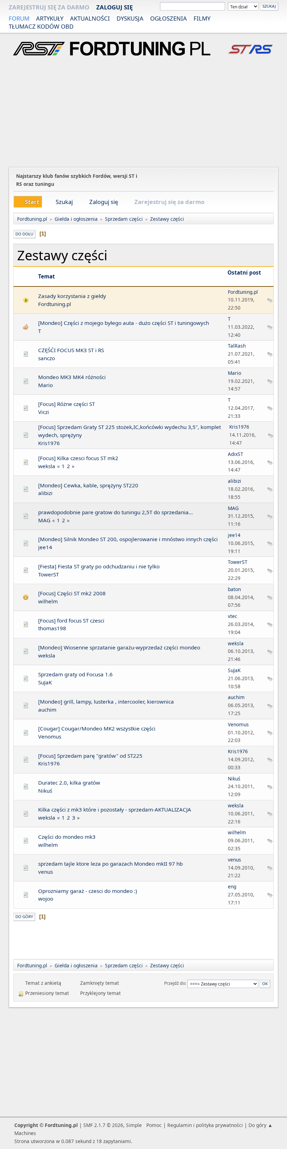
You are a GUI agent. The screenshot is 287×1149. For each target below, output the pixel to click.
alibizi (45, 492)
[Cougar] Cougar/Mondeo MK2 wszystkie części (96, 728)
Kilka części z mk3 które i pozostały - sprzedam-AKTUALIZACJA (114, 809)
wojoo (45, 898)
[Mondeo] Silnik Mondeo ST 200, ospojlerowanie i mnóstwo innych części (128, 539)
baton (234, 589)
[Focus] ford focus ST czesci (71, 620)
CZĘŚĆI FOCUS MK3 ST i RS (71, 350)
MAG (44, 520)
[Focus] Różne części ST (66, 403)
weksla (46, 466)
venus (45, 871)
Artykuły (49, 18)
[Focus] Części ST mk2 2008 (72, 593)
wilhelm (48, 601)
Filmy (202, 18)
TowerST (48, 574)
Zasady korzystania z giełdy (72, 295)
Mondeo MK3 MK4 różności (72, 376)
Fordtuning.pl (54, 303)
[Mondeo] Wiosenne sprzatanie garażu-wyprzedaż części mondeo (119, 647)
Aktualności (90, 18)
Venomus (49, 736)
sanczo (46, 358)
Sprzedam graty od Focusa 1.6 (75, 674)
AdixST (235, 454)
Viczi (43, 411)
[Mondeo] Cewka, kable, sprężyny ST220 (88, 485)
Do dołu (24, 234)
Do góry (24, 916)
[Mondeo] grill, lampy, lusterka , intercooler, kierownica (106, 701)
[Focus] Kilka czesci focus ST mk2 (78, 457)
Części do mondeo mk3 (67, 836)
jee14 (45, 547)
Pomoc (154, 1125)
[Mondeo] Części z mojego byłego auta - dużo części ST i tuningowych (123, 322)
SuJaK (45, 682)
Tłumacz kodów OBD (41, 26)
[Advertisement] (143, 112)
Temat (46, 276)
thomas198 (52, 628)
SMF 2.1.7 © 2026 (103, 1125)
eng (232, 886)
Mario (45, 384)
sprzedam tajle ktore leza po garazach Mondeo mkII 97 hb (110, 863)
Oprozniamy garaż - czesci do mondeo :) (87, 890)
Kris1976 (49, 442)
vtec (232, 616)
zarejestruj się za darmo (49, 7)
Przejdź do (174, 983)
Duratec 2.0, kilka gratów (69, 782)
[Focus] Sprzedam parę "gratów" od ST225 (90, 755)
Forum (19, 18)
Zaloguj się (114, 7)
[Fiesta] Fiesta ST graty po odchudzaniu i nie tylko (99, 566)
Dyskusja (130, 18)
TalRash (237, 345)
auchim (47, 709)
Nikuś (45, 790)
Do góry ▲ (260, 1125)
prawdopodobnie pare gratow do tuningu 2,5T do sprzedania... (115, 512)
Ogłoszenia (168, 18)
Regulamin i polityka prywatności (205, 1125)
